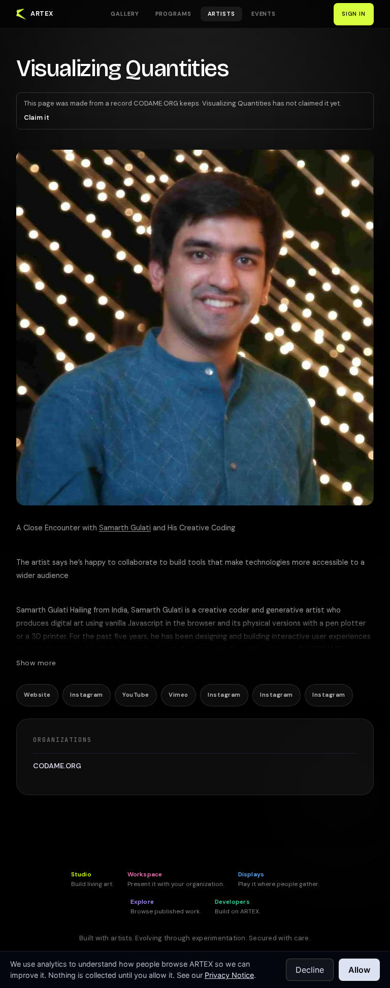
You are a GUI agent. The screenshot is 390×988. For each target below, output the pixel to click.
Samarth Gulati (125, 527)
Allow (359, 970)
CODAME (325, 649)
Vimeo (178, 695)
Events (263, 13)
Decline (310, 970)
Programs (173, 13)
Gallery (125, 13)
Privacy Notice (229, 975)
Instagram (86, 695)
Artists (221, 13)
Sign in (354, 13)
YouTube (135, 695)
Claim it (36, 117)
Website (37, 695)
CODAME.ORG (57, 765)
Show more (36, 663)
